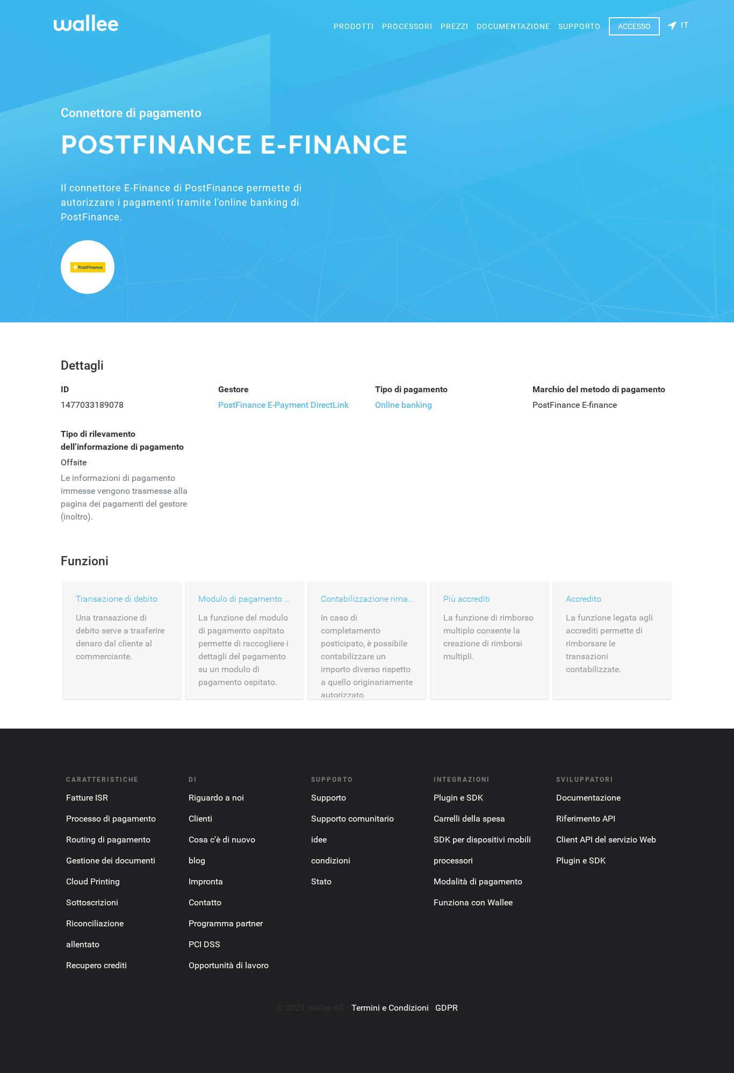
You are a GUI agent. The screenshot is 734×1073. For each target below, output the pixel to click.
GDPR (446, 1008)
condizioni (330, 860)
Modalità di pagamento (478, 881)
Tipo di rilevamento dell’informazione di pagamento (122, 440)
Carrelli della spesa (469, 818)
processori (407, 26)
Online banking (403, 405)
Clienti (200, 818)
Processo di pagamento (111, 818)
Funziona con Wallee (473, 902)
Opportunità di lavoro (229, 965)
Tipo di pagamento (411, 389)
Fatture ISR (87, 798)
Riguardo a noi (216, 798)
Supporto (579, 26)
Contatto (205, 902)
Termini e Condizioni (390, 1008)
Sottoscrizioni (92, 902)
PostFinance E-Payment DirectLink (283, 405)
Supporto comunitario (352, 818)
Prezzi (455, 26)
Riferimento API (585, 818)
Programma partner (226, 923)
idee (319, 839)
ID (65, 389)
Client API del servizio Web (606, 839)
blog (197, 860)
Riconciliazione (95, 923)
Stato (321, 881)
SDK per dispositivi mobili (482, 839)
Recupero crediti (96, 965)
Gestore (233, 389)
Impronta (206, 881)
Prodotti (354, 26)
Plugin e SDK (458, 798)
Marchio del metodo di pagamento (598, 389)
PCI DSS (204, 944)
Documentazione (513, 26)
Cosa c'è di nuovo (222, 839)
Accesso (634, 26)
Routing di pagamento (108, 839)
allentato (82, 944)
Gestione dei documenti (110, 860)
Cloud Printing (93, 881)
